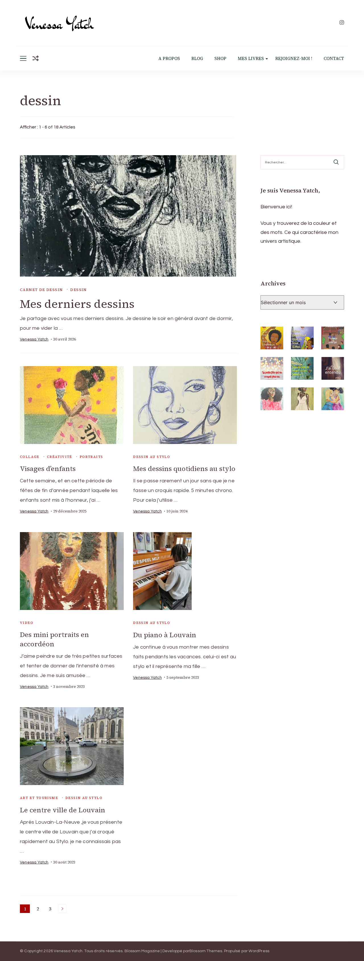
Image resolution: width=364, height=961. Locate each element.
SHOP (220, 58)
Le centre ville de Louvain (62, 810)
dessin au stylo (151, 456)
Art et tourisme (39, 798)
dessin (78, 289)
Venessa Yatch (34, 339)
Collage (30, 456)
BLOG (197, 58)
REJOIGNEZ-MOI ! (293, 58)
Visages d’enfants (48, 468)
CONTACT (334, 58)
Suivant (62, 908)
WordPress (259, 951)
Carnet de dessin (41, 289)
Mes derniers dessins (77, 304)
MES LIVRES (251, 58)
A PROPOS (169, 58)
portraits (91, 456)
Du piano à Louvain (164, 635)
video (26, 622)
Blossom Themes (205, 951)
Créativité (59, 456)
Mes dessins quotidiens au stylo (184, 468)
